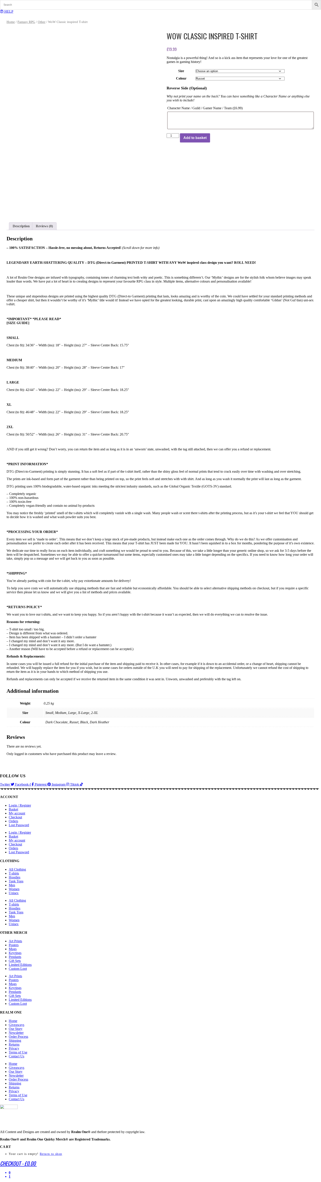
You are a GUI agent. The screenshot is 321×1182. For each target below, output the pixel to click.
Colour (181, 78)
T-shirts (14, 873)
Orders (13, 821)
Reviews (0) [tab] (44, 226)
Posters (14, 945)
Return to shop (51, 1154)
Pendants (15, 957)
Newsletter (16, 1032)
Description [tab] (21, 226)
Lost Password (19, 825)
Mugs (13, 949)
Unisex (14, 893)
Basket (13, 809)
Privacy (14, 1048)
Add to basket (195, 138)
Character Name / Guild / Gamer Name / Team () (205, 108)
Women (14, 889)
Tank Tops (16, 881)
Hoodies (14, 877)
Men (12, 885)
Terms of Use (18, 1052)
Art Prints (15, 941)
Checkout (15, 817)
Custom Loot (18, 968)
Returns (14, 1044)
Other (41, 22)
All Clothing (17, 869)
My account (17, 813)
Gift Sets (15, 961)
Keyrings (15, 953)
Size (181, 71)
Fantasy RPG (26, 22)
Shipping (15, 1040)
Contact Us (16, 1056)
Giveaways (16, 1025)
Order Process (18, 1036)
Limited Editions (20, 965)
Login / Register (20, 805)
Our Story (15, 1029)
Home (11, 22)
